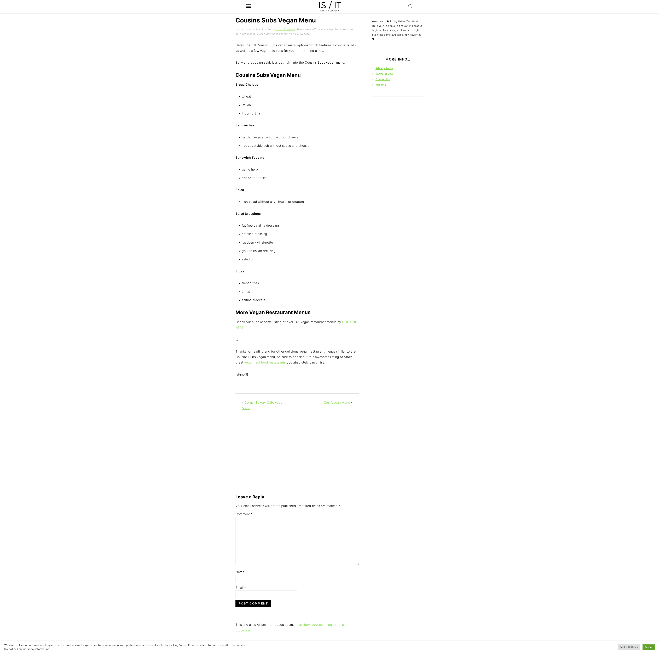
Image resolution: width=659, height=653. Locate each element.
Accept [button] (649, 647)
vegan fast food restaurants (265, 362)
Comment (243, 514)
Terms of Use (384, 73)
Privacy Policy (384, 68)
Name (241, 572)
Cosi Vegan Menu (337, 402)
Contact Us (382, 79)
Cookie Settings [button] (629, 647)
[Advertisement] (297, 457)
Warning (380, 84)
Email (240, 587)
